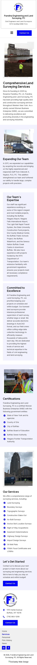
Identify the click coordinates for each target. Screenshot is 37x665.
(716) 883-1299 (13, 617)
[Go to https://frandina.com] (18, 14)
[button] (4, 648)
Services (6, 634)
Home (4, 631)
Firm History (7, 640)
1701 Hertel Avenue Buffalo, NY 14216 (14, 611)
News (4, 643)
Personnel (6, 637)
